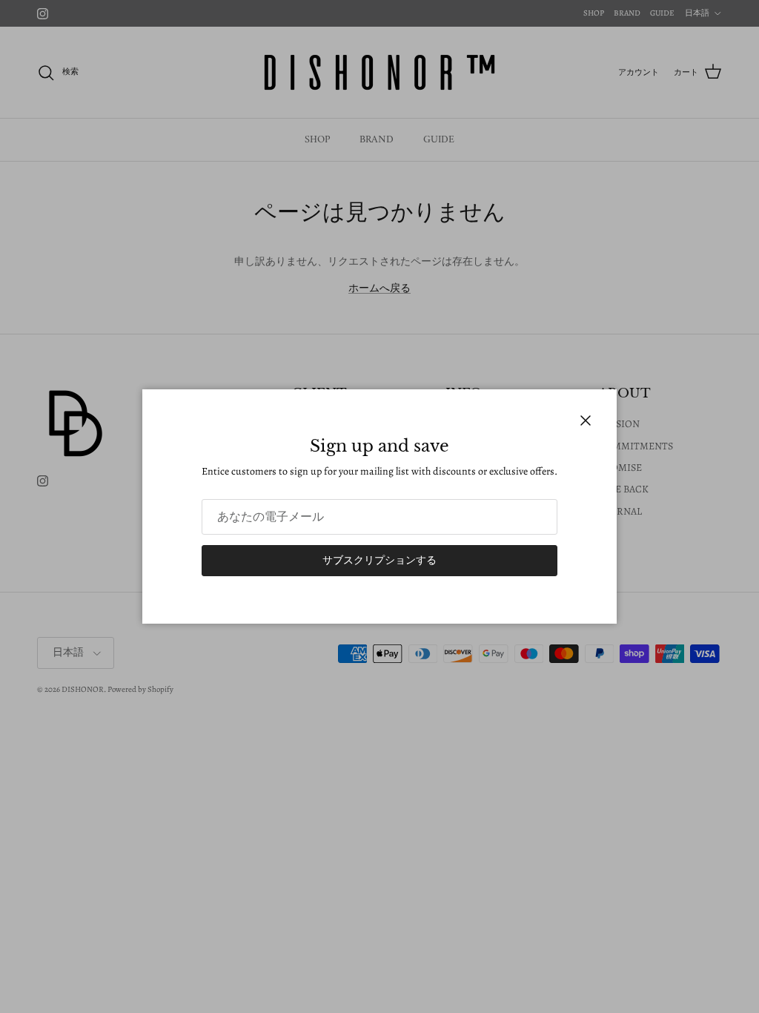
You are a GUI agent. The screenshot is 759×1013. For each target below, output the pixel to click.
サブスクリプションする (379, 560)
